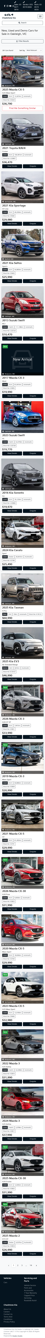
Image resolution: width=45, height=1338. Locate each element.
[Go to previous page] (8, 1266)
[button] (40, 16)
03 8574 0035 (38, 7)
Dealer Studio (17, 1336)
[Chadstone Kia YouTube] (10, 6)
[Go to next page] (36, 1266)
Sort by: (22, 50)
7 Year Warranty (30, 1293)
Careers (7, 1312)
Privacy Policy (9, 1322)
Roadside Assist (30, 1301)
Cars (5, 1283)
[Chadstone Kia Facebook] (5, 6)
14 (31, 1265)
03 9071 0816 (17, 7)
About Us (7, 1309)
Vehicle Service (30, 1286)
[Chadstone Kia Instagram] (7, 6)
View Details (12, 166)
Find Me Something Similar (22, 108)
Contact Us (8, 1314)
